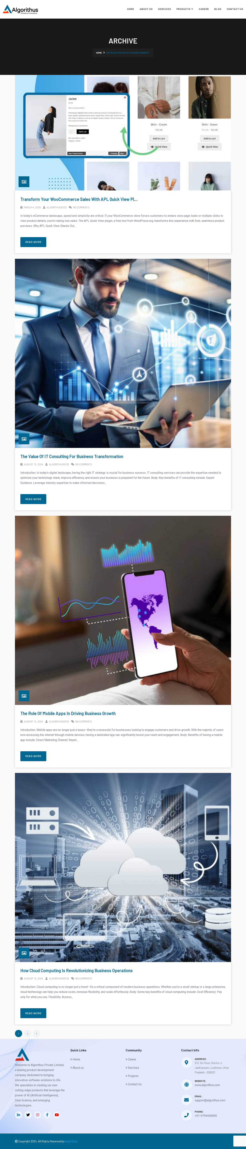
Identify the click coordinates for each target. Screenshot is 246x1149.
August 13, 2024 (33, 464)
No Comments (81, 207)
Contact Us (235, 8)
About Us (146, 8)
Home (130, 8)
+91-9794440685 (206, 1115)
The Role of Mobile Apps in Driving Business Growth (68, 713)
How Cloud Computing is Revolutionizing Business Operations (76, 970)
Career (204, 8)
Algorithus (71, 1141)
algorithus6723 (56, 207)
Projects (132, 1076)
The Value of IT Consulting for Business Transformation (71, 456)
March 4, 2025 (32, 207)
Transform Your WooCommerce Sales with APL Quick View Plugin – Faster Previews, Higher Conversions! (117, 199)
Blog (217, 8)
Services (164, 8)
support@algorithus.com (210, 1100)
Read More (33, 242)
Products (183, 8)
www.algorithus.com (207, 1085)
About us (78, 1067)
